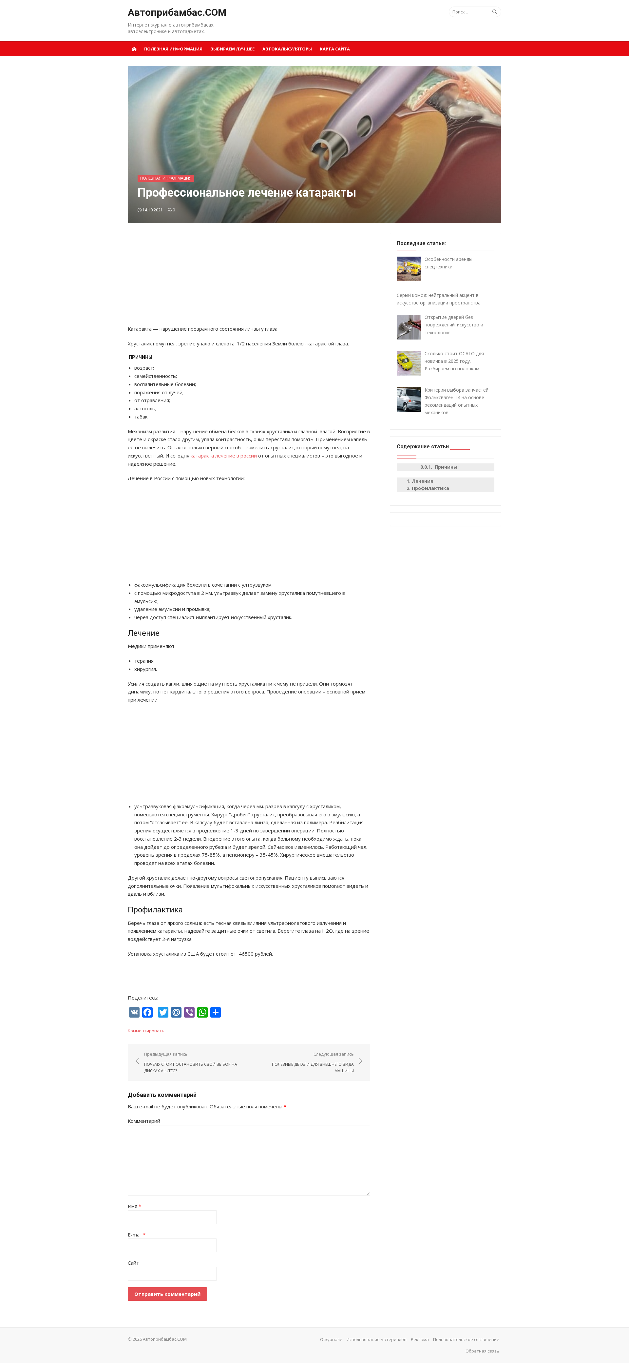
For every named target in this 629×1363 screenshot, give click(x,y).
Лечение (422, 481)
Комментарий (144, 1121)
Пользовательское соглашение (466, 1339)
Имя (134, 1206)
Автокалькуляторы (287, 49)
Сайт (133, 1262)
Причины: (446, 467)
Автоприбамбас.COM (177, 12)
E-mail (136, 1234)
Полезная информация (173, 49)
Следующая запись (313, 1062)
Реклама (420, 1339)
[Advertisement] (249, 279)
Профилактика (430, 488)
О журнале (331, 1339)
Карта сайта (335, 49)
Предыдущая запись (190, 1062)
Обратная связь (482, 1351)
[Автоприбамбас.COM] (134, 48)
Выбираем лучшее (232, 49)
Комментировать (146, 1031)
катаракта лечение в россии (224, 455)
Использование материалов (377, 1339)
